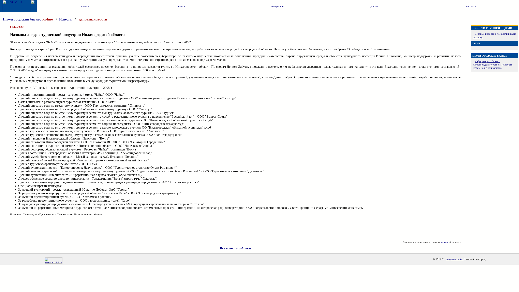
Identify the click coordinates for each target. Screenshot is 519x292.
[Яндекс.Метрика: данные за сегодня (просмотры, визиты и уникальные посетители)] (53, 260)
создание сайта (454, 259)
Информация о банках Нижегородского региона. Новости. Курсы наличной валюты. (493, 64)
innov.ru (444, 242)
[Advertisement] (235, 228)
